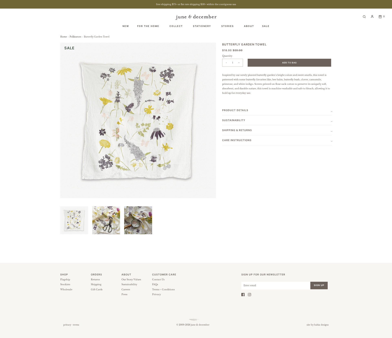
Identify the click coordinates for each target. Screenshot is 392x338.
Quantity (227, 55)
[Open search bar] (364, 16)
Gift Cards (96, 289)
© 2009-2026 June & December (192, 325)
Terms (76, 325)
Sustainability (129, 284)
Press (124, 294)
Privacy (156, 294)
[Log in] (372, 16)
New (125, 26)
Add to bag (289, 62)
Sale (266, 26)
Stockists (65, 284)
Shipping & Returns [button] (237, 130)
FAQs (155, 284)
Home (63, 36)
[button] (74, 220)
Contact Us (158, 279)
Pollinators (75, 36)
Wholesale (66, 289)
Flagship (65, 279)
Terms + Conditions (163, 289)
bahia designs (321, 325)
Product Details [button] (235, 110)
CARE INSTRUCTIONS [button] (237, 140)
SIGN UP (319, 285)
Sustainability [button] (233, 120)
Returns (95, 279)
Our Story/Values (131, 279)
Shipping (96, 284)
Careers (125, 289)
